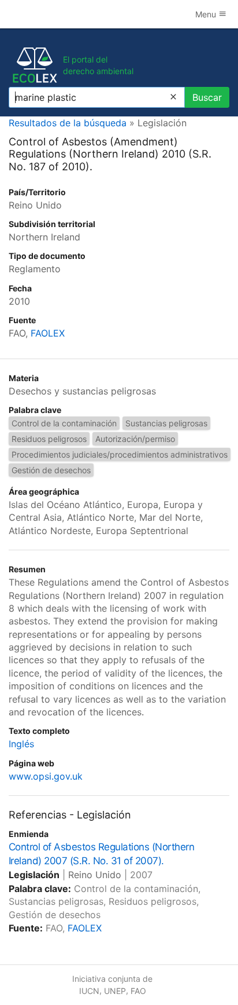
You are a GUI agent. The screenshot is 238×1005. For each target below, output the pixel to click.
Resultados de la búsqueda (68, 123)
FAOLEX (48, 333)
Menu (206, 14)
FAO (138, 991)
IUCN (89, 991)
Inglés (21, 744)
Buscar (207, 97)
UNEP (115, 991)
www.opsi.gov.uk (46, 776)
